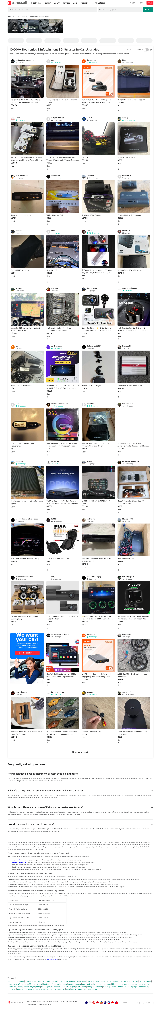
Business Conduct (45, 1004)
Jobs (62, 1001)
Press (47, 1001)
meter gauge (106, 981)
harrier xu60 (26, 984)
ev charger (45, 987)
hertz (10, 981)
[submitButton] (148, 9)
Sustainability (54, 1001)
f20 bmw (57, 989)
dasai (95, 989)
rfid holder (107, 984)
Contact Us (40, 1001)
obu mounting (18, 981)
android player (29, 987)
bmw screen (81, 987)
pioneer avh (143, 987)
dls (140, 981)
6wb (68, 989)
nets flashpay (125, 981)
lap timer (46, 984)
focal (80, 989)
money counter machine (128, 984)
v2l (104, 987)
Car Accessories (52, 959)
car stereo (147, 981)
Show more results (80, 752)
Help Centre (31, 1001)
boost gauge (132, 987)
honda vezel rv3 (14, 984)
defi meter (87, 989)
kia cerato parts (93, 981)
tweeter (115, 981)
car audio (97, 984)
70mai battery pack (59, 984)
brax (38, 987)
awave (73, 989)
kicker (114, 984)
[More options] (12, 111)
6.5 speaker (29, 989)
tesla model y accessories (76, 981)
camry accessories (94, 987)
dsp (83, 984)
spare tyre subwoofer (44, 989)
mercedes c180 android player (63, 987)
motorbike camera (119, 987)
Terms (29, 1004)
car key (135, 981)
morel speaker (51, 981)
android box (37, 984)
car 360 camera (74, 984)
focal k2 (61, 981)
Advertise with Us (71, 1001)
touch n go (12, 989)
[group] (80, 26)
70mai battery (30, 981)
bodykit (90, 984)
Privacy (34, 1004)
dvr (63, 989)
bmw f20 (41, 981)
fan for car (143, 984)
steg (108, 987)
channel (20, 989)
